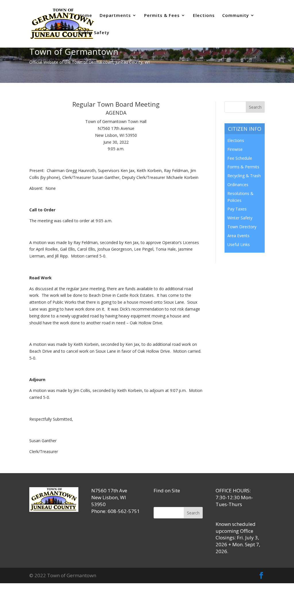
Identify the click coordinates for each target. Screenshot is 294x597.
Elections (204, 15)
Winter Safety (239, 218)
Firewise (235, 149)
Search (193, 513)
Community (235, 15)
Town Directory (241, 226)
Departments (115, 15)
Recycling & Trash (244, 175)
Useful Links (238, 244)
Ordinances (237, 184)
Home (85, 15)
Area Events (238, 235)
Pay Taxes (237, 209)
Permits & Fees (162, 15)
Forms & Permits (243, 166)
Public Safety (93, 32)
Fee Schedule (239, 158)
